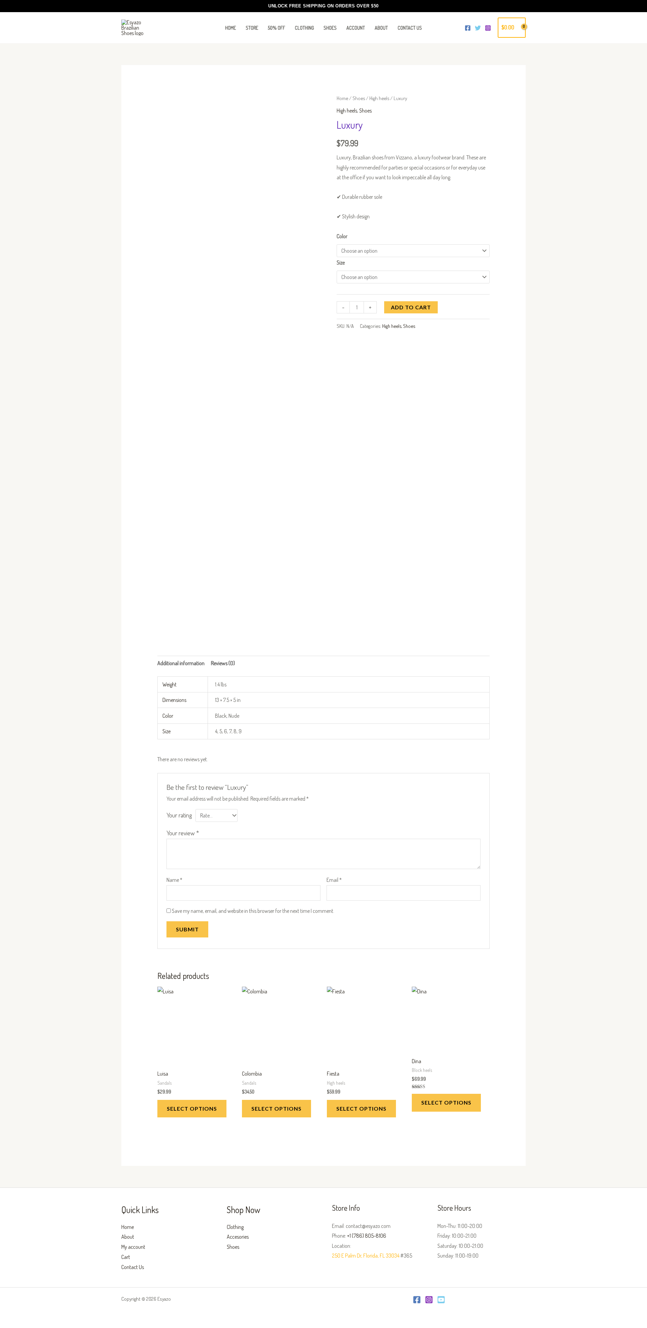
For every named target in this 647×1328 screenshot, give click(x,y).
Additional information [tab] (181, 663)
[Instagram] (488, 28)
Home (342, 98)
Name (174, 879)
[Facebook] (468, 28)
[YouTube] (441, 1300)
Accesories (238, 1236)
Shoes (358, 98)
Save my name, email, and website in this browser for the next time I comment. (253, 910)
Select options (192, 1108)
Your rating (179, 815)
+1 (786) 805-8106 (366, 1235)
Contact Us (132, 1267)
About (127, 1236)
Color (342, 236)
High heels (379, 98)
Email (334, 879)
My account (133, 1246)
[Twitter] (478, 28)
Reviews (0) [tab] (223, 663)
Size (341, 262)
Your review (182, 833)
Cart (125, 1257)
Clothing (235, 1227)
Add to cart (411, 307)
